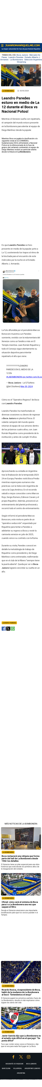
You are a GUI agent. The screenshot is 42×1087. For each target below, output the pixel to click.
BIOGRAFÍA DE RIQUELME (14, 1064)
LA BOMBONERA (8, 852)
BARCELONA (6, 1068)
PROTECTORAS (5, 1080)
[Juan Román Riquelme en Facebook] (13, 1058)
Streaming (21, 62)
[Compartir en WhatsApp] (13, 628)
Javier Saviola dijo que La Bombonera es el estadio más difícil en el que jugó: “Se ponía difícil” (21, 1038)
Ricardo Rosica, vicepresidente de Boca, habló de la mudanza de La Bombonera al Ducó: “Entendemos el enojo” (21, 992)
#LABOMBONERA (14, 377)
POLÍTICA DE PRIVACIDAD (24, 1084)
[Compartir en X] (8, 628)
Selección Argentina (33, 59)
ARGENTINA (21, 1073)
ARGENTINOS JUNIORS (32, 1068)
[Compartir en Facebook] (4, 628)
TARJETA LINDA (16, 1080)
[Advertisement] (21, 21)
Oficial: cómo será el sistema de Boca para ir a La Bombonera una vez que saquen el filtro (20, 904)
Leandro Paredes (15, 57)
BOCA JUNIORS (31, 1064)
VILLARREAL (17, 1068)
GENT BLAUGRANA (28, 1080)
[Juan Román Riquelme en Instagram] (28, 1058)
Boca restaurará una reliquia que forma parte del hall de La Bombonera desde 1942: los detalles (20, 858)
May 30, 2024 (27, 386)
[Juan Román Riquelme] (22, 46)
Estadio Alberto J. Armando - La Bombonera (20, 58)
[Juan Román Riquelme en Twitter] (21, 1058)
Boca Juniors (22, 55)
